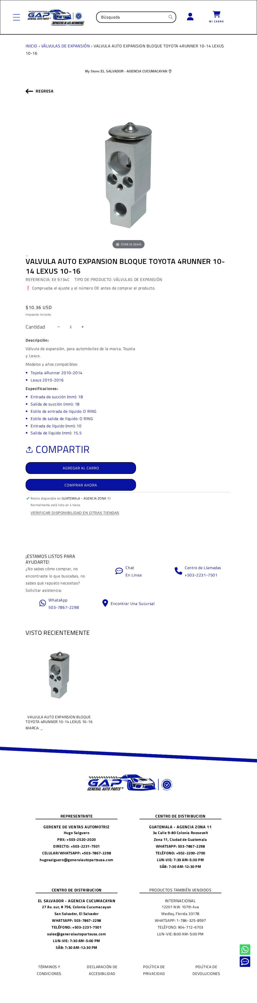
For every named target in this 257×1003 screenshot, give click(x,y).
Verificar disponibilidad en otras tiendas (75, 513)
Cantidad (35, 327)
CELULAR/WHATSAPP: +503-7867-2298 (76, 853)
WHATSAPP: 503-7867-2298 (180, 846)
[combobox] (136, 17)
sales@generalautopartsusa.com (76, 934)
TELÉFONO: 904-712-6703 (180, 927)
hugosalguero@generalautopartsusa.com (76, 860)
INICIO (31, 46)
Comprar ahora (81, 485)
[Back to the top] (245, 949)
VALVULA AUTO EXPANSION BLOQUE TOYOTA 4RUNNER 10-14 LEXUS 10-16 (59, 722)
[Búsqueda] (170, 17)
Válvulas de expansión (65, 46)
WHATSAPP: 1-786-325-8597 (180, 920)
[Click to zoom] (128, 175)
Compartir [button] (63, 449)
